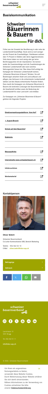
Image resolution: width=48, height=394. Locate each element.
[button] (7, 277)
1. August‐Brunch (12, 120)
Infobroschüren (11, 168)
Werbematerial (10, 176)
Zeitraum (8, 268)
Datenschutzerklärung (21, 387)
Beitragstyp (9, 262)
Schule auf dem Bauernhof (15, 128)
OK (39, 368)
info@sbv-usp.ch (9, 344)
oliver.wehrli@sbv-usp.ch (19, 248)
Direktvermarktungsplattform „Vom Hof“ (20, 112)
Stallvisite (9, 137)
